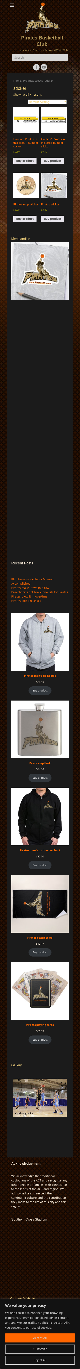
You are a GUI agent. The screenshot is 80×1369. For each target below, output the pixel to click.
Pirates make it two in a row (30, 588)
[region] (40, 1334)
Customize (40, 1349)
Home (17, 80)
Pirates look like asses (26, 601)
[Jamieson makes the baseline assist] (40, 1098)
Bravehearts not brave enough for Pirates (39, 592)
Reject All (40, 1360)
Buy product (25, 161)
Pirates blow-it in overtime (29, 596)
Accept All (40, 1338)
